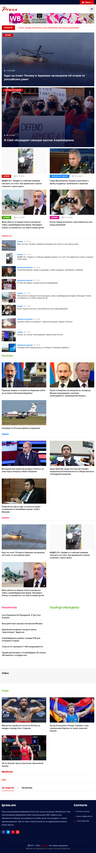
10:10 (38, 345)
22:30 (28, 242)
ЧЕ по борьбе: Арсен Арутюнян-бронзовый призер (22, 764)
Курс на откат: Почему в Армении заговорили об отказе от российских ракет (44, 77)
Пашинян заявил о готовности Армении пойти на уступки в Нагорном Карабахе (23, 391)
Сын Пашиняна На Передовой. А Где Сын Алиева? (21, 616)
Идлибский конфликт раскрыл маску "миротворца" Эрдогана (19, 631)
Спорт (5, 690)
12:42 (28, 306)
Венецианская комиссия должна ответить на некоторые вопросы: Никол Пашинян (23, 470)
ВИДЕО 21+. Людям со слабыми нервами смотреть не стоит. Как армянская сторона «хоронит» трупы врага (22, 183)
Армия (6, 176)
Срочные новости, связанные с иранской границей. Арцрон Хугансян (44, 321)
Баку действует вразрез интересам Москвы (22, 623)
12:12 (28, 332)
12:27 (38, 280)
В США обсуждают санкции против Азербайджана (39, 140)
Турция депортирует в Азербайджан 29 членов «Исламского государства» (24, 654)
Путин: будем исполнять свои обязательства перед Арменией (48, 27)
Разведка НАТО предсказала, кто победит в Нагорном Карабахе (43, 347)
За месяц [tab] (27, 788)
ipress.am (45, 845)
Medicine (7, 771)
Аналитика (9, 607)
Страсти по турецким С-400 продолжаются (22, 646)
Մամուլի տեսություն (64, 607)
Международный (60, 176)
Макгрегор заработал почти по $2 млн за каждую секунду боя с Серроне (21, 726)
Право (5, 434)
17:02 (28, 293)
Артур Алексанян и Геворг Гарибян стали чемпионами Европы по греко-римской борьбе (69, 728)
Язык (88, 2)
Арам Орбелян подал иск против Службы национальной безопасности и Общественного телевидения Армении (72, 472)
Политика (7, 355)
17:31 (28, 254)
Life (4, 779)
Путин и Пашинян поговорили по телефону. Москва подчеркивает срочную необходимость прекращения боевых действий (70, 394)
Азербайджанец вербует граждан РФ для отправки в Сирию (21, 639)
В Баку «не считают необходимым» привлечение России (40, 334)
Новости (6, 235)
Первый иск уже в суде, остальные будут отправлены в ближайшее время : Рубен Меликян (21, 509)
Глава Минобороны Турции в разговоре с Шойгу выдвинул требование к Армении (69, 182)
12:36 (38, 319)
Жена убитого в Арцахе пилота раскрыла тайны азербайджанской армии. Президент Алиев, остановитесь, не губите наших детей (23, 225)
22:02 (38, 267)
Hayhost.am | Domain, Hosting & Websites (53, 848)
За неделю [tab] (8, 788)
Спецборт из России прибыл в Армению (21, 428)
